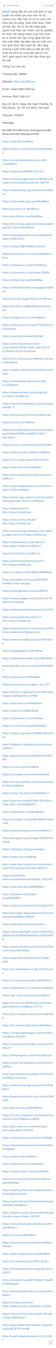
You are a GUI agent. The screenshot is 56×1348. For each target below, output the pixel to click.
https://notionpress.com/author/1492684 (27, 1137)
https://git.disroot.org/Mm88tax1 (22, 1107)
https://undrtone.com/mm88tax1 (22, 467)
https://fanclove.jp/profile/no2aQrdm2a (26, 414)
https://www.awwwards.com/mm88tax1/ (27, 830)
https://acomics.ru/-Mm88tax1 (21, 208)
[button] (51, 1342)
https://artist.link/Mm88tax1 (19, 1235)
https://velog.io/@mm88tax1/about (23, 246)
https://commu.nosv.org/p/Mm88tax (24, 725)
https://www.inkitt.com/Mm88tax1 (23, 811)
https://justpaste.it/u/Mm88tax (21, 677)
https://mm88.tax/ (25, 81)
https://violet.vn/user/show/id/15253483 (27, 444)
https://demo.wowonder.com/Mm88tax (26, 1253)
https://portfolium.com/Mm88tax (22, 216)
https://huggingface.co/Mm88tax (22, 650)
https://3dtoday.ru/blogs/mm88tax (23, 849)
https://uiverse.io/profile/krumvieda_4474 (27, 905)
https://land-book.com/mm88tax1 (23, 1163)
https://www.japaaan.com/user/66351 (25, 590)
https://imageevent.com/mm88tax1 (23, 317)
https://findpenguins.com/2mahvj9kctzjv (27, 1055)
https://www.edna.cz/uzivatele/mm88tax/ (27, 987)
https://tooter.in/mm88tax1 (18, 422)
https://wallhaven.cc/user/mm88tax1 (24, 265)
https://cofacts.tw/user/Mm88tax (22, 280)
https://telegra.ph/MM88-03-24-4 (23, 171)
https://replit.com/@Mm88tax (20, 710)
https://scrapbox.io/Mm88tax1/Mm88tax (27, 572)
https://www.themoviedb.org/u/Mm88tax (27, 658)
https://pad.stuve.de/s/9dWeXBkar (23, 886)
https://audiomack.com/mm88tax (22, 718)
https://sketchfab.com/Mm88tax (22, 703)
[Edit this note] (52, 5)
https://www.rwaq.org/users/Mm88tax (25, 201)
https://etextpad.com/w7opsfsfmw (23, 924)
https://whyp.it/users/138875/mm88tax (26, 452)
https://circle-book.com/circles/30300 (25, 272)
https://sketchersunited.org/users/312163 (27, 609)
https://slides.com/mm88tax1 (20, 1156)
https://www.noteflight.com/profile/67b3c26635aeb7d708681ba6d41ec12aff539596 (28, 935)
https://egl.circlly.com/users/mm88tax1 (26, 995)
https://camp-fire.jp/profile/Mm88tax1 (25, 793)
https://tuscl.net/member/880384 (22, 336)
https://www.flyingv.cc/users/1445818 (25, 1171)
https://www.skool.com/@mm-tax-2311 (26, 684)
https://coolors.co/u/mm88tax (20, 766)
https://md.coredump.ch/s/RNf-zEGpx (25, 1261)
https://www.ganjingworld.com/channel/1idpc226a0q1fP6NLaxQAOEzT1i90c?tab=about (27, 433)
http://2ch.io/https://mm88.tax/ (21, 553)
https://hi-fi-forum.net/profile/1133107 (25, 459)
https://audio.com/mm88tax (19, 856)
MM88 (6, 11)
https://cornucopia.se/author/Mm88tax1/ (27, 980)
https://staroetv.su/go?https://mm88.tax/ (27, 298)
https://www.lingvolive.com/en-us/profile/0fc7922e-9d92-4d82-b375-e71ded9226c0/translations (26, 347)
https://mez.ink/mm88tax (17, 141)
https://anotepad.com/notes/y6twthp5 (25, 774)
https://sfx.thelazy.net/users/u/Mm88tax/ (27, 1025)
